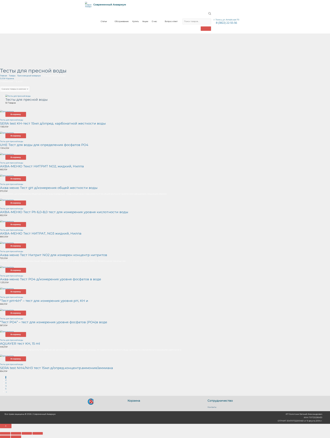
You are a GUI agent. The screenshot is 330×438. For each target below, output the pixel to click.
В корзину (16, 114)
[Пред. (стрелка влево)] (5, 436)
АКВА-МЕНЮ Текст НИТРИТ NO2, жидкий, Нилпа (42, 166)
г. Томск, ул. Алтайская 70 (226, 19)
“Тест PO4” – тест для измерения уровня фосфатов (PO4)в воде (53, 322)
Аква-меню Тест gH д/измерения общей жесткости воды (48, 188)
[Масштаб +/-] (37, 433)
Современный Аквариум (109, 4)
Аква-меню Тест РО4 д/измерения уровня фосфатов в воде (50, 279)
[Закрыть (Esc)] (5, 433)
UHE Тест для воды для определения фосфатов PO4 (44, 145)
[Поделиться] (16, 433)
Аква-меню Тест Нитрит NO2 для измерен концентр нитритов (53, 255)
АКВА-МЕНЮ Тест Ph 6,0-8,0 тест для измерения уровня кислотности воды (64, 212)
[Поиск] (206, 28)
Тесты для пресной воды (11, 120)
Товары (12, 76)
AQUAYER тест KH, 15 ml (20, 343)
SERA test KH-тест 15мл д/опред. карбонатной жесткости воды (53, 123)
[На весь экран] (27, 433)
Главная (3, 76)
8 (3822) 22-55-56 (226, 22)
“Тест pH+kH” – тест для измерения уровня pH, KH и (44, 301)
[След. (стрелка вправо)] (16, 436)
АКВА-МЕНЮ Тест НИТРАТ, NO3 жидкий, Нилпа (40, 233)
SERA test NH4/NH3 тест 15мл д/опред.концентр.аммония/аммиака (56, 368)
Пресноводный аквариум (29, 76)
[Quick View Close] (0, 429)
